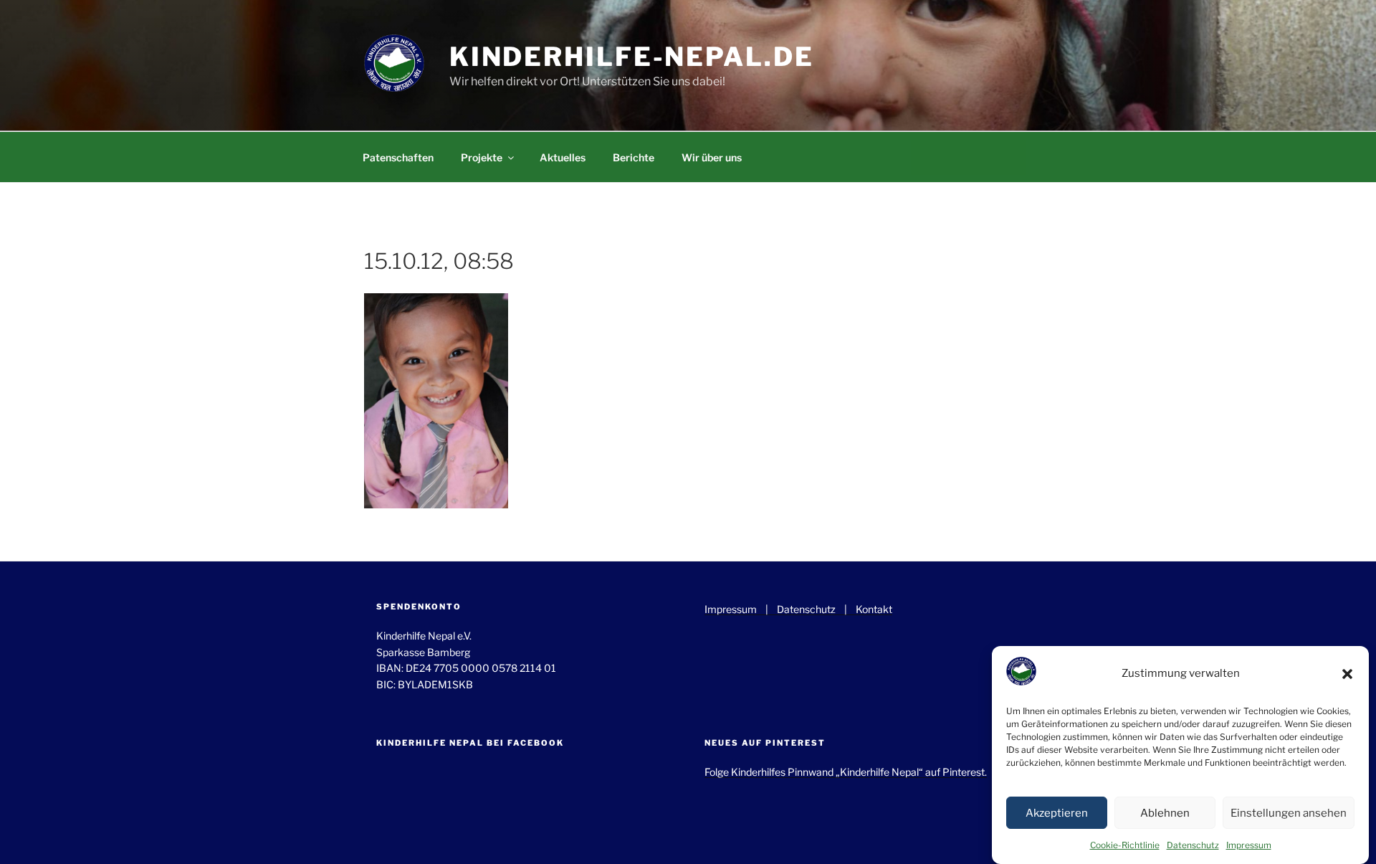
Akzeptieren (1057, 813)
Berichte (633, 157)
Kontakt (874, 609)
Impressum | (740, 609)
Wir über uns (712, 157)
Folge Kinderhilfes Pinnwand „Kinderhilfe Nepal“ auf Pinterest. (845, 772)
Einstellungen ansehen (1289, 813)
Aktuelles (563, 157)
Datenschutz (1193, 845)
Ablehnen (1165, 813)
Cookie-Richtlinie (1125, 845)
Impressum (1248, 845)
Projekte (481, 157)
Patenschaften (398, 157)
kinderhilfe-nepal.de (631, 56)
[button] (1347, 674)
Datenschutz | (816, 609)
